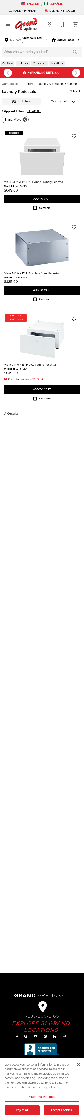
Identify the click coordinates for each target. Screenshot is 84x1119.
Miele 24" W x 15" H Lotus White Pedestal (30, 364)
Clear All (34, 111)
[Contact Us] (62, 24)
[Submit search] (75, 52)
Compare (45, 208)
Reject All (22, 1110)
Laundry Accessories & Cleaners (58, 84)
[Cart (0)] (75, 24)
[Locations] (49, 24)
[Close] (78, 1064)
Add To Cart (42, 198)
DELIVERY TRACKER (62, 10)
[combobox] (62, 101)
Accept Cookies (61, 1110)
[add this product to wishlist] (74, 136)
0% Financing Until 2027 (43, 73)
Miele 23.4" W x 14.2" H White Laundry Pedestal (33, 182)
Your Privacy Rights (42, 1097)
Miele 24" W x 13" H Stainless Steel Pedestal (31, 273)
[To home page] (26, 24)
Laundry (27, 84)
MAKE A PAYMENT (25, 10)
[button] (30, 4)
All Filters (24, 101)
